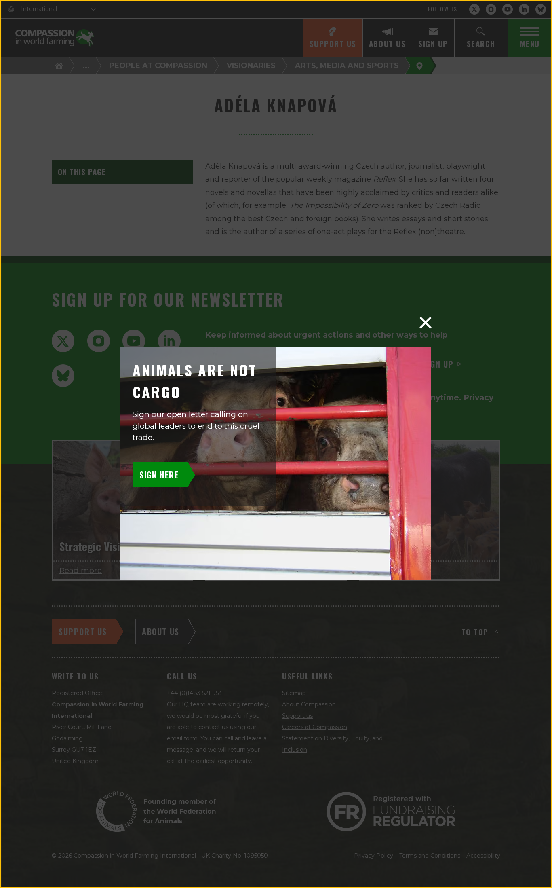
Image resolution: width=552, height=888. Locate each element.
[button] (425, 323)
